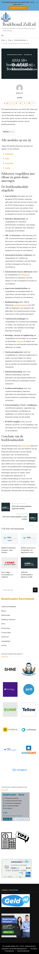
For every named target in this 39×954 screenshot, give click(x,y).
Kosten (3, 645)
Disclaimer (33, 949)
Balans (3, 611)
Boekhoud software (8, 620)
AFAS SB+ (25, 446)
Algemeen (9, 154)
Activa (7, 168)
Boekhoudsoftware (14, 54)
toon (11, 132)
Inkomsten (5, 637)
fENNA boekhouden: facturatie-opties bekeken (8, 550)
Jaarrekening (5, 641)
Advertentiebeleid (23, 951)
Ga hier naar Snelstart (18, 8)
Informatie (28, 54)
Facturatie (9, 163)
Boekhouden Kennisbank (17, 599)
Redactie (19, 93)
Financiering (5, 628)
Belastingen (5, 615)
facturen (20, 341)
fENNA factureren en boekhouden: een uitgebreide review (28, 550)
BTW (3, 624)
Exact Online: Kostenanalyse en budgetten (7, 575)
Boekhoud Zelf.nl (19, 24)
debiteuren (25, 275)
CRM (7, 158)
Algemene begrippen (8, 607)
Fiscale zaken (6, 633)
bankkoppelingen (21, 305)
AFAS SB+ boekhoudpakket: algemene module (27, 575)
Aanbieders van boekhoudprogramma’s (14, 949)
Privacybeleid (9, 951)
